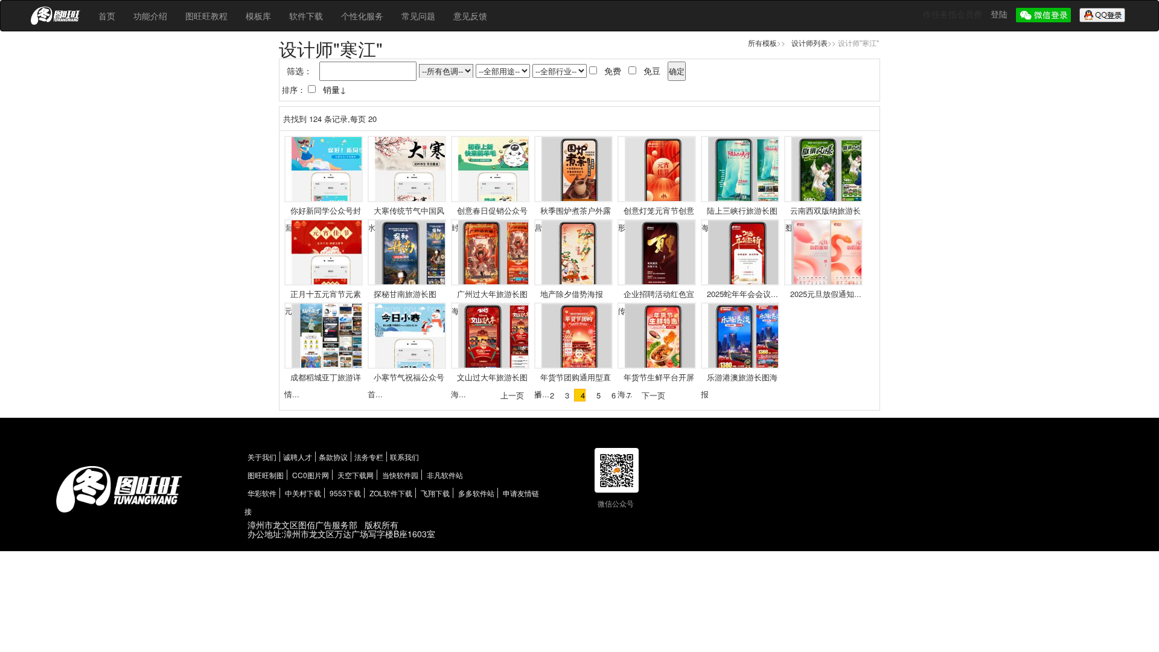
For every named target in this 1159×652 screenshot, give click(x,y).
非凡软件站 (445, 475)
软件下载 (306, 16)
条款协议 (333, 457)
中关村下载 (303, 493)
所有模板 (762, 42)
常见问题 (418, 16)
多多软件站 (476, 493)
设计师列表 (809, 42)
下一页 (653, 395)
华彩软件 (261, 493)
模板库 (258, 16)
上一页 (512, 395)
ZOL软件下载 (390, 493)
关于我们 (261, 457)
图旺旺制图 (265, 475)
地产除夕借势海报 (571, 293)
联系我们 (404, 457)
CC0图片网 (310, 475)
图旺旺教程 (206, 16)
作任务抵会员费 (954, 14)
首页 (106, 16)
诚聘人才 (297, 457)
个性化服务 (362, 16)
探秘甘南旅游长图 (405, 293)
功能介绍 (150, 16)
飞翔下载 (435, 493)
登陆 (1000, 14)
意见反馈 (470, 16)
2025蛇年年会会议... (742, 293)
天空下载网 (355, 475)
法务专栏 (368, 457)
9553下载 (345, 493)
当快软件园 (400, 475)
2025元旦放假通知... (825, 293)
